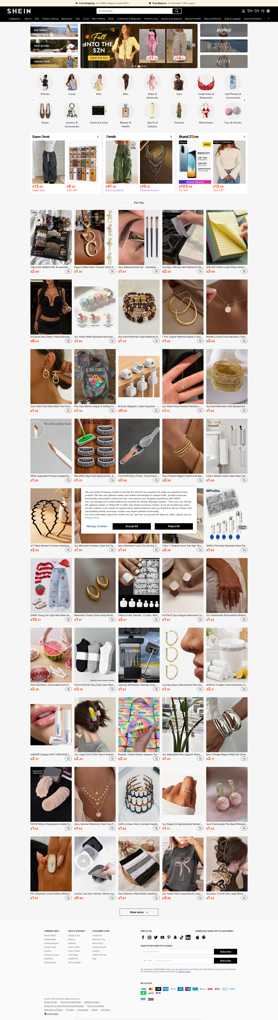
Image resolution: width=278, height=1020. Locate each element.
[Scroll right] (269, 18)
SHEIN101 (48, 959)
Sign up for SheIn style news (156, 946)
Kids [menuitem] (78, 18)
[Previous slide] (84, 45)
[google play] (203, 939)
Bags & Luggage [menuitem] (233, 18)
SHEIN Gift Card (99, 955)
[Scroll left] (265, 18)
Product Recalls (99, 947)
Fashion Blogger (51, 943)
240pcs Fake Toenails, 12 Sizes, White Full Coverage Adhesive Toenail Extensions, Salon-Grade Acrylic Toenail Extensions (139, 615)
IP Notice (70, 1010)
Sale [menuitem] (37, 18)
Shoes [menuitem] (111, 18)
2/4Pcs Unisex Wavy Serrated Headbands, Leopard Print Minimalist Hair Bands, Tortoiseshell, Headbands (139, 824)
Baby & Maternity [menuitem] (212, 18)
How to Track (74, 951)
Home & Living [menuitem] (151, 18)
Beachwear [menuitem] (67, 18)
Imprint (94, 1010)
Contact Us (97, 935)
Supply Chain (50, 947)
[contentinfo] (189, 991)
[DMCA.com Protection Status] (150, 999)
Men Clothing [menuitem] (98, 18)
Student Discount (51, 955)
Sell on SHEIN (74, 962)
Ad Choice (105, 1010)
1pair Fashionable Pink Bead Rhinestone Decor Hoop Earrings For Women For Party (227, 824)
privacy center (184, 971)
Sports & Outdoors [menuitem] (253, 18)
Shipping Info (74, 935)
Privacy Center (50, 1002)
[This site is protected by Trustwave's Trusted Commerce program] (143, 999)
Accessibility (82, 1010)
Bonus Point (97, 943)
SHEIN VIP (73, 959)
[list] (166, 937)
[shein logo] (19, 10)
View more (137, 912)
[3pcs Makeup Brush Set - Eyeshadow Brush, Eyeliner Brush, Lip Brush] (139, 237)
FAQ (94, 959)
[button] (263, 11)
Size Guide (73, 955)
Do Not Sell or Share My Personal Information (64, 1006)
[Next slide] (194, 45)
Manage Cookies (91, 1002)
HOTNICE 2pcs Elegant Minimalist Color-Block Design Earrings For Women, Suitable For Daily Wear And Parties (183, 615)
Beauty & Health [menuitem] (193, 18)
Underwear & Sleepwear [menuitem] (129, 18)
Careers (47, 951)
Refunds (72, 943)
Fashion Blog (50, 962)
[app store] (197, 939)
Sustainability (50, 939)
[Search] (176, 11)
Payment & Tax (98, 939)
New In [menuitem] (28, 18)
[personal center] (243, 11)
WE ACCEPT (146, 983)
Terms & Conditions (95, 1006)
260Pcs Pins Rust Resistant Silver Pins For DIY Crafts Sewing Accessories (227, 545)
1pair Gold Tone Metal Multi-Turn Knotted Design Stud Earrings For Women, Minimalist (51, 406)
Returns (71, 939)
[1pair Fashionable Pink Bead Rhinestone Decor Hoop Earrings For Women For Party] (227, 794)
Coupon (95, 951)
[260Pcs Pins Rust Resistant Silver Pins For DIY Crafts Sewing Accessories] (227, 515)
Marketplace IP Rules (53, 1010)
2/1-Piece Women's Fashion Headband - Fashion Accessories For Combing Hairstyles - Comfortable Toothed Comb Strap (51, 545)
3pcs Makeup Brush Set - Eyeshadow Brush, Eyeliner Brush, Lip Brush (139, 267)
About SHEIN (50, 935)
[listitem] (51, 242)
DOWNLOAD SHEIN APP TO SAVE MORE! (214, 931)
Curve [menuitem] (86, 18)
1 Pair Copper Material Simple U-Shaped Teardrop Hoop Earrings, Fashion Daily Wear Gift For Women (183, 336)
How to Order (74, 947)
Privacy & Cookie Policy (203, 969)
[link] (69, 3)
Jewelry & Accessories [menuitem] (171, 18)
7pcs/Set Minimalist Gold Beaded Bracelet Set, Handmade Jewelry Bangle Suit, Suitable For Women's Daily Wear (227, 406)
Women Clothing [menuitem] (50, 18)
